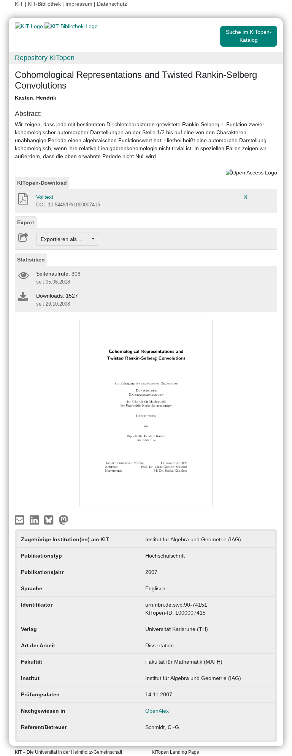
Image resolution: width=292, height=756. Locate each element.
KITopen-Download (42, 183)
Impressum (78, 4)
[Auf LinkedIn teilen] (35, 520)
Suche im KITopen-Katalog (248, 36)
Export (25, 222)
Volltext (44, 197)
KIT (19, 4)
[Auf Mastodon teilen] (63, 520)
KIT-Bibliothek (45, 4)
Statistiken (31, 260)
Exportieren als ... (65, 239)
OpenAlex (157, 711)
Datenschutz (112, 4)
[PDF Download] (22, 201)
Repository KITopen (45, 58)
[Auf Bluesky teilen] (50, 520)
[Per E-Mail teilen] (20, 520)
